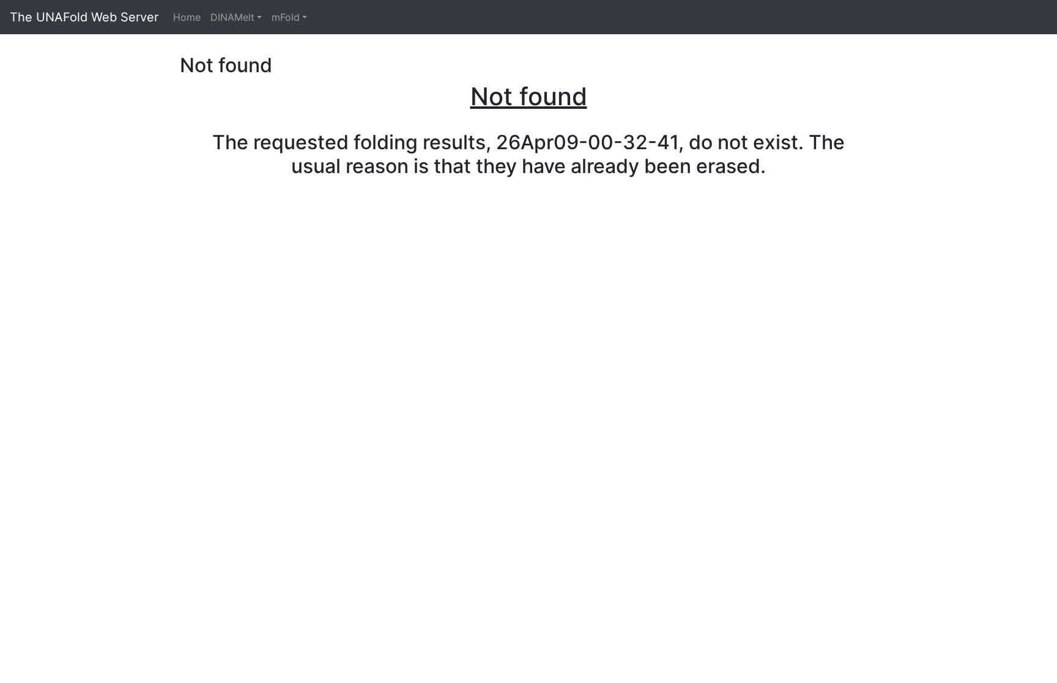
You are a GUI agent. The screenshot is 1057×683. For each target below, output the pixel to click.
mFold (286, 17)
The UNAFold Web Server (84, 17)
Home (187, 17)
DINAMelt (232, 17)
